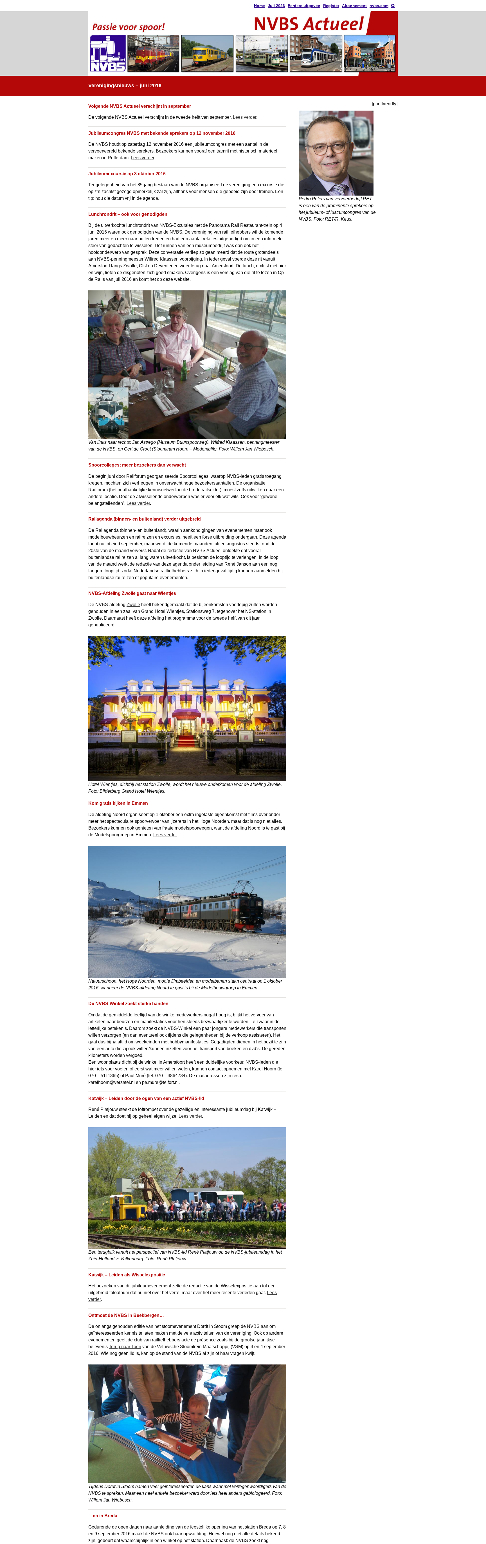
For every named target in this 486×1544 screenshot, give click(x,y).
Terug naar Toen (125, 1346)
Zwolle (133, 604)
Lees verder (244, 117)
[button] (393, 5)
